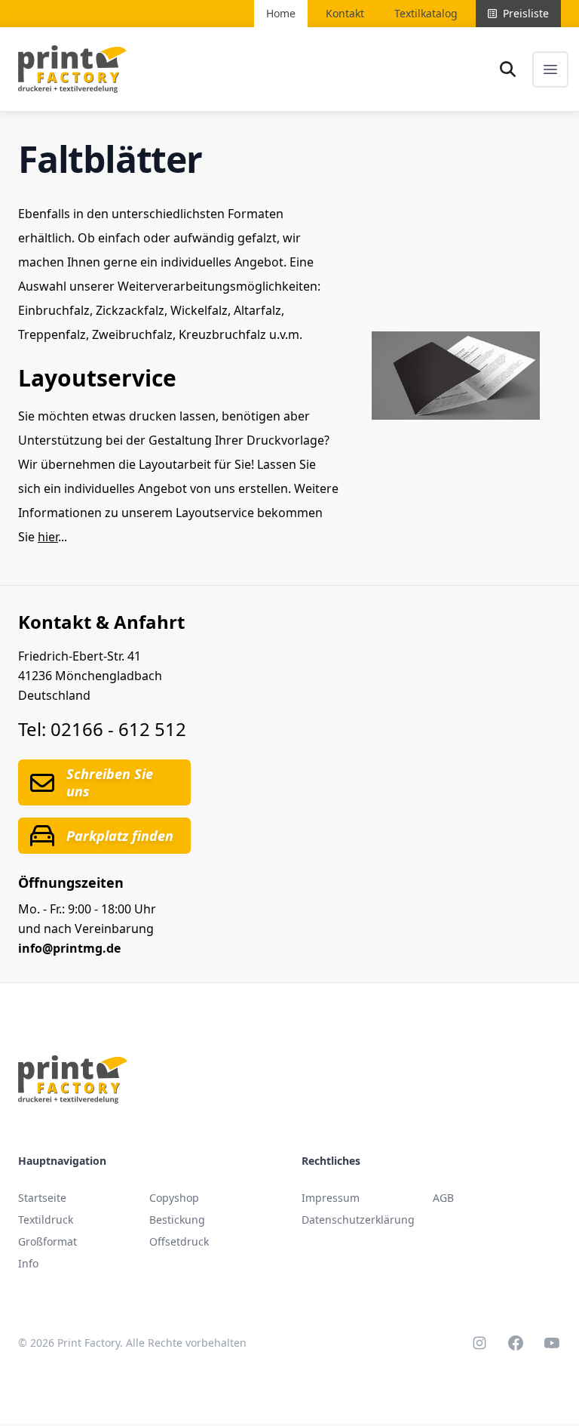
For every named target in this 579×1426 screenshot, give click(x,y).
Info (28, 1263)
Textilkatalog (426, 13)
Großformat (47, 1241)
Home (281, 13)
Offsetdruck (179, 1241)
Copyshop (174, 1197)
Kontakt (345, 13)
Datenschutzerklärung (358, 1219)
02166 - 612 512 (118, 728)
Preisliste (526, 13)
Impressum (331, 1197)
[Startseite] (72, 69)
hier (48, 536)
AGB (443, 1197)
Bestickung (177, 1219)
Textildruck (45, 1219)
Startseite (42, 1197)
